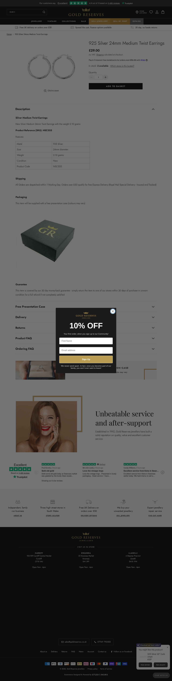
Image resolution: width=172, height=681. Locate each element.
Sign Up (86, 359)
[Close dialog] (112, 311)
